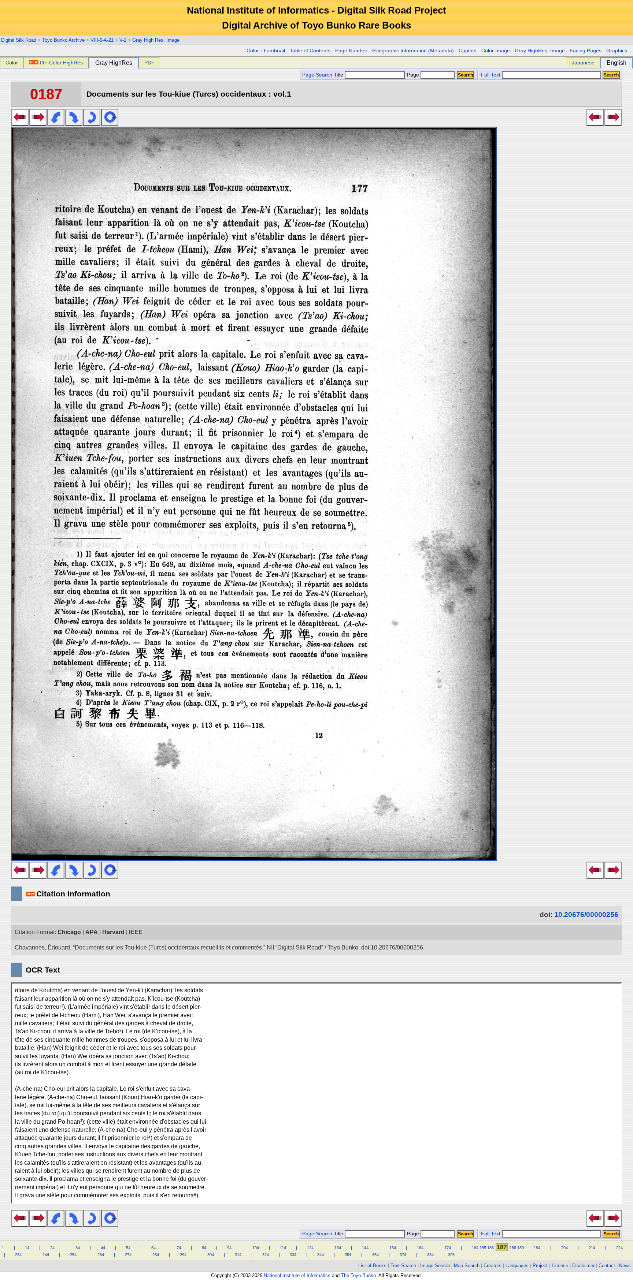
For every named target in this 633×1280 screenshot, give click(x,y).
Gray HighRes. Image (540, 50)
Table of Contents (310, 50)
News (625, 1265)
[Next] (38, 123)
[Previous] (20, 123)
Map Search (467, 1265)
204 (564, 1248)
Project (540, 1265)
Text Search (403, 1265)
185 (483, 1248)
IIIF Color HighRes (61, 63)
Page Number (351, 50)
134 (337, 1248)
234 (18, 1255)
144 (365, 1248)
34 (77, 1248)
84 (204, 1248)
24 (52, 1248)
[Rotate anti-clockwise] (55, 123)
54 (128, 1248)
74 (179, 1248)
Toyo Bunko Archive (63, 40)
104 (255, 1248)
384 (430, 1255)
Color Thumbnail (266, 50)
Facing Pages (585, 50)
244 (45, 1255)
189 (520, 1248)
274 (128, 1255)
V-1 (122, 40)
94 (229, 1248)
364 (375, 1255)
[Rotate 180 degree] (91, 123)
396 (451, 1255)
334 (293, 1255)
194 (537, 1248)
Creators (492, 1265)
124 (310, 1248)
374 (403, 1255)
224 (619, 1248)
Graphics (616, 50)
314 (238, 1255)
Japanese (583, 63)
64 (153, 1248)
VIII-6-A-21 (102, 40)
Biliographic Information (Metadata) (413, 50)
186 (490, 1248)
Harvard (113, 932)
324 (265, 1255)
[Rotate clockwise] (73, 123)
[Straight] (109, 123)
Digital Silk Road (18, 40)
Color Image (495, 50)
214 (592, 1248)
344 (320, 1255)
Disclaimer (583, 1265)
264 (100, 1255)
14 (27, 1248)
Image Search (435, 1265)
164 (420, 1248)
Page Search (317, 75)
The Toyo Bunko (358, 1275)
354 (348, 1255)
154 (392, 1248)
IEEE (135, 932)
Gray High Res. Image (155, 40)
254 (73, 1255)
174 (447, 1248)
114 (283, 1248)
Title (339, 75)
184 (475, 1248)
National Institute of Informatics (297, 1275)
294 (183, 1255)
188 (513, 1248)
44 (103, 1248)
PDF (149, 63)
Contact (607, 1265)
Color (11, 63)
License (560, 1265)
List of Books (372, 1265)
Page (413, 75)
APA (91, 932)
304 (210, 1255)
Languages (517, 1265)
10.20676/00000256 (586, 914)
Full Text (490, 75)
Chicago (69, 932)
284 (155, 1255)
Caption (468, 50)
